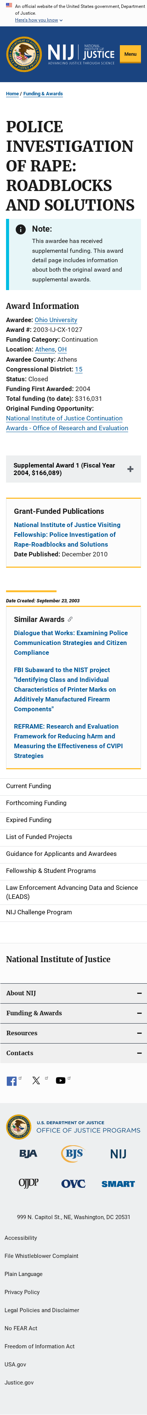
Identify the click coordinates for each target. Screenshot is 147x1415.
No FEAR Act (21, 1328)
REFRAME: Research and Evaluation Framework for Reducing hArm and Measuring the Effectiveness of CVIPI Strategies (68, 741)
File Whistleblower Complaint (41, 1256)
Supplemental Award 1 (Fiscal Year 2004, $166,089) (64, 469)
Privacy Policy (22, 1292)
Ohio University (56, 320)
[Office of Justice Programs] (24, 54)
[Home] (81, 54)
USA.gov (15, 1364)
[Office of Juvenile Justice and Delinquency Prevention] (28, 1190)
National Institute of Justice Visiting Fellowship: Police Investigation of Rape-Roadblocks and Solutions (67, 534)
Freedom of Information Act (40, 1346)
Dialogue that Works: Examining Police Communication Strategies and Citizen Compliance (71, 642)
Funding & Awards (43, 93)
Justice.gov (19, 1382)
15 (79, 369)
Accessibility (21, 1238)
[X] (39, 1083)
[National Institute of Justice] (118, 1160)
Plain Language (24, 1274)
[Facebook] (14, 1083)
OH (62, 349)
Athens (45, 349)
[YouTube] (63, 1083)
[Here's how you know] (73, 13)
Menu (130, 54)
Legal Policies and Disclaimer (42, 1310)
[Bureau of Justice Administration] (28, 1159)
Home (12, 93)
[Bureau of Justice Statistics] (73, 1164)
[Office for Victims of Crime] (73, 1189)
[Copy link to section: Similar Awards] (68, 618)
